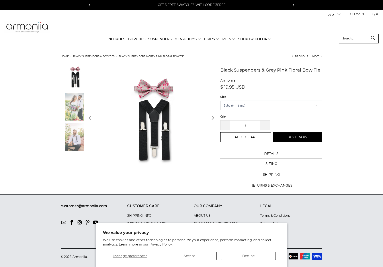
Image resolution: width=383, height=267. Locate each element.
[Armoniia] (27, 27)
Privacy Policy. (160, 244)
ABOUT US (202, 216)
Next (315, 56)
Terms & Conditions (275, 216)
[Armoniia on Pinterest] (87, 223)
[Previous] (89, 5)
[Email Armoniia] (64, 223)
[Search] (373, 38)
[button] (187, 39)
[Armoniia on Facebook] (72, 223)
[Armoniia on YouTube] (95, 223)
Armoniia (228, 80)
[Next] (293, 5)
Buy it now (297, 137)
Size (223, 97)
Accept (189, 256)
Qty (223, 116)
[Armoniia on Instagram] (79, 223)
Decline (248, 256)
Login (359, 14)
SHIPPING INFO (139, 216)
